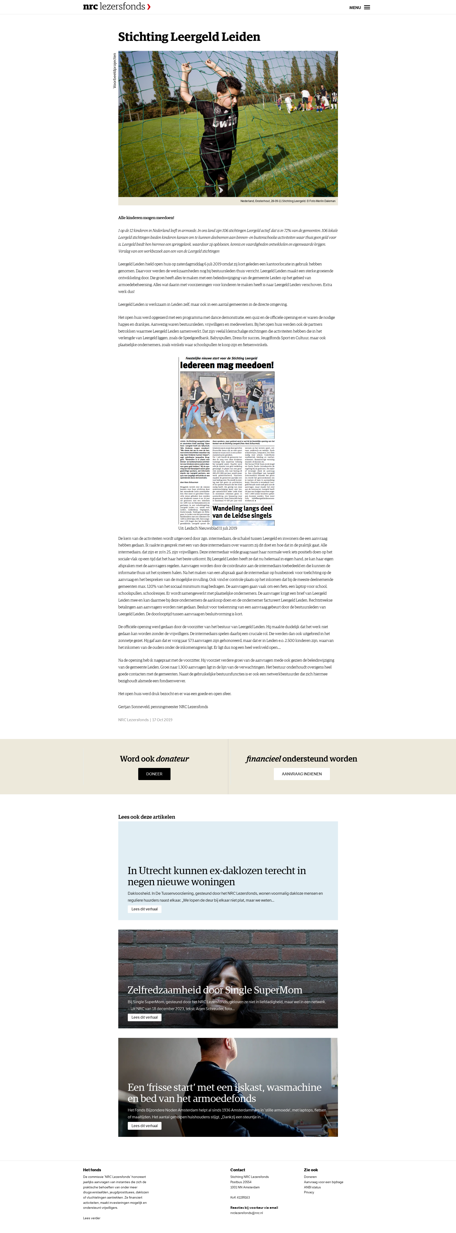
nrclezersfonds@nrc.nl (246, 1213)
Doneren (310, 1177)
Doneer (154, 774)
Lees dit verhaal (145, 909)
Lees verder (91, 1218)
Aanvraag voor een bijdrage (323, 1182)
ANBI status (312, 1187)
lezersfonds (115, 6)
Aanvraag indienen (302, 774)
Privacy (309, 1192)
